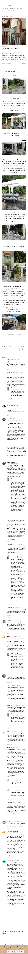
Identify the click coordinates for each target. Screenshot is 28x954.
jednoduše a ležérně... (11, 48)
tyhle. (17, 137)
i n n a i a (9, 636)
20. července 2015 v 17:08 (17, 731)
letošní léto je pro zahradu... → (21, 350)
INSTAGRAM (11, 10)
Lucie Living (6, 5)
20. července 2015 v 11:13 (18, 518)
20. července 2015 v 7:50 (15, 359)
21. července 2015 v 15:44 (17, 654)
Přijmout (10, 951)
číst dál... (23, 63)
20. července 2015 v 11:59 (15, 620)
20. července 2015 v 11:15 (18, 544)
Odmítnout (19, 951)
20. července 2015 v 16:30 (18, 705)
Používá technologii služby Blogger (15, 944)
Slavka (8, 685)
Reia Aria (9, 731)
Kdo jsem (10, 8)
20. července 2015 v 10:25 (12, 463)
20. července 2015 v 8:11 (18, 372)
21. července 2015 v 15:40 (17, 480)
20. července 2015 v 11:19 (18, 607)
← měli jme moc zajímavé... (7, 350)
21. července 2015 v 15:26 (17, 389)
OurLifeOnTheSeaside (12, 831)
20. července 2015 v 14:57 (16, 685)
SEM (18, 309)
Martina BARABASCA (12, 405)
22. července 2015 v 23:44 (17, 860)
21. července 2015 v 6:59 (17, 780)
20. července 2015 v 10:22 (18, 445)
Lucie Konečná (11, 462)
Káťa (8, 418)
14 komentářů (9, 63)
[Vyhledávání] (25, 2)
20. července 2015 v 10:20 (15, 418)
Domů (4, 8)
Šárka (8, 620)
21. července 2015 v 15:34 (17, 557)
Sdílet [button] (3, 63)
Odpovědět (10, 369)
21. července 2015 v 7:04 (17, 790)
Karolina (9, 860)
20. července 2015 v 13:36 (19, 675)
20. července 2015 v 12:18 (17, 636)
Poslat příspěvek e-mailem (11, 339)
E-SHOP (4, 10)
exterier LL (8, 341)
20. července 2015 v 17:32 (18, 747)
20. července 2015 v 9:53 (12, 406)
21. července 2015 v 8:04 (18, 802)
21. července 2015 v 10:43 (12, 832)
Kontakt (16, 8)
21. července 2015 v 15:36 (17, 715)
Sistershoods (10, 675)
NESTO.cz (9, 821)
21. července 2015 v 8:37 (18, 821)
